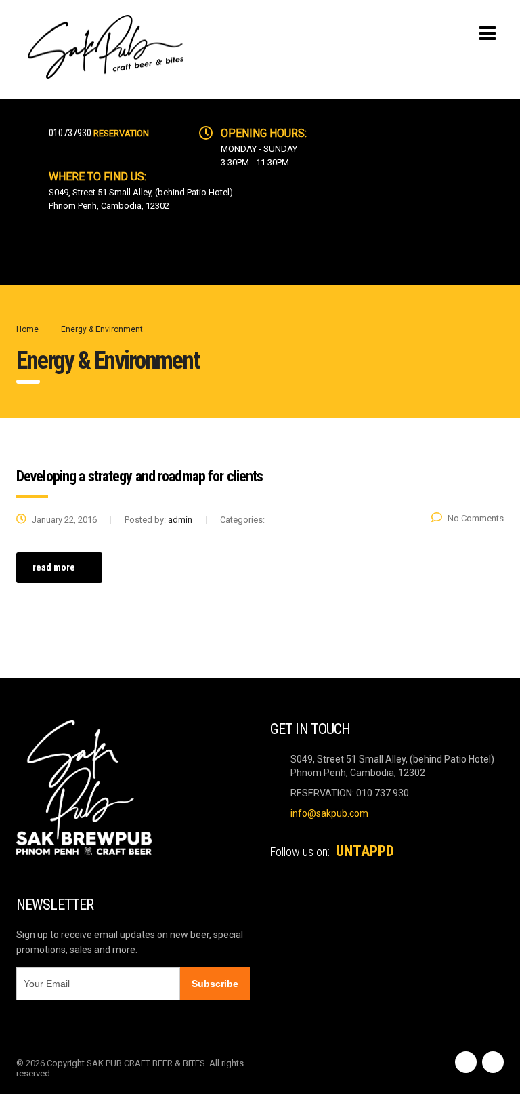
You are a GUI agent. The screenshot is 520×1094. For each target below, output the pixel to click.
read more (53, 567)
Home (27, 329)
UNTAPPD (365, 851)
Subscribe (215, 983)
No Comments (476, 518)
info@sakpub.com (329, 813)
